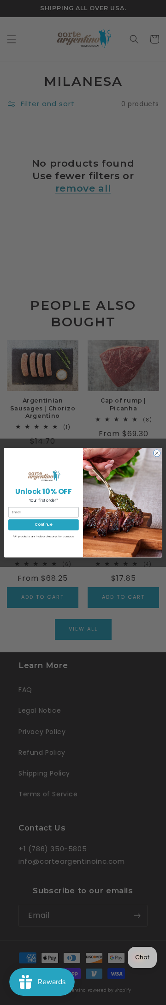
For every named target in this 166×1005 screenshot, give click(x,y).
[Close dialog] (156, 452)
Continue (43, 524)
